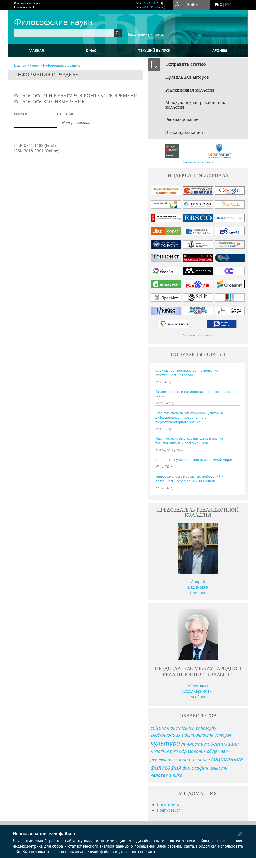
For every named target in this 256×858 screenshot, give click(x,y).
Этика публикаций (184, 132)
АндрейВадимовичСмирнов (198, 587)
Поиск (35, 65)
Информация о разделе (61, 65)
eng (218, 4)
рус (228, 4)
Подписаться (168, 810)
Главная (36, 50)
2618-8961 (148, 7)
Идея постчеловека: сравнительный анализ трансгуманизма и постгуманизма (189, 440)
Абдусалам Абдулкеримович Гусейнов (198, 691)
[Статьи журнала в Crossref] (171, 151)
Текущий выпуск (154, 50)
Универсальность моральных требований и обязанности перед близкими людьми (190, 478)
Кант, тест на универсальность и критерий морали (195, 459)
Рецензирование (182, 119)
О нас (91, 50)
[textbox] (64, 33)
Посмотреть (168, 804)
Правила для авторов (187, 77)
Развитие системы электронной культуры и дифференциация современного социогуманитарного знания (189, 417)
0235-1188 (148, 3)
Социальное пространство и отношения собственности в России (187, 372)
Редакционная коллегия (190, 90)
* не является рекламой (198, 162)
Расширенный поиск (146, 34)
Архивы (219, 50)
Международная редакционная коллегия (197, 105)
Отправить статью (186, 64)
